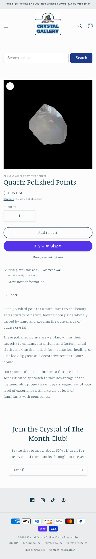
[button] (6, 26)
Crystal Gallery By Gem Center (45, 537)
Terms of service (77, 542)
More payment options (48, 257)
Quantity (10, 206)
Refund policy (31, 542)
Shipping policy (35, 549)
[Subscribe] (82, 470)
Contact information (62, 549)
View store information (26, 282)
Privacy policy (53, 542)
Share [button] (13, 295)
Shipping (9, 199)
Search (81, 58)
